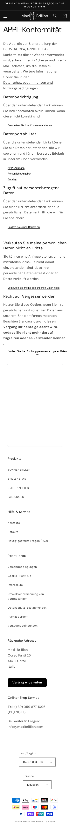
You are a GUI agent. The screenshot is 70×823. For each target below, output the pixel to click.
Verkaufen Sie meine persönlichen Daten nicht (34, 287)
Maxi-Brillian (29, 821)
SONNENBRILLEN (19, 469)
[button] (5, 16)
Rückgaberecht (18, 616)
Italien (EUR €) (33, 762)
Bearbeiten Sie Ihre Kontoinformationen (30, 125)
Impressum (15, 585)
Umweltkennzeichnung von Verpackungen (26, 596)
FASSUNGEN (16, 497)
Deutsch (32, 784)
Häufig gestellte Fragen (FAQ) (28, 541)
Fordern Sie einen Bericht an (24, 227)
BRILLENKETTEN (18, 488)
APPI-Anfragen (16, 168)
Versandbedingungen (22, 567)
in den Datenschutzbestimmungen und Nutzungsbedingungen (28, 82)
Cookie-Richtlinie (19, 576)
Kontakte (14, 523)
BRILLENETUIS (17, 478)
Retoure (13, 532)
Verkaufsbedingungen (23, 625)
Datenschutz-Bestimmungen (27, 607)
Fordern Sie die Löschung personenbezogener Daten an (37, 353)
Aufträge (12, 179)
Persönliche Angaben (19, 173)
